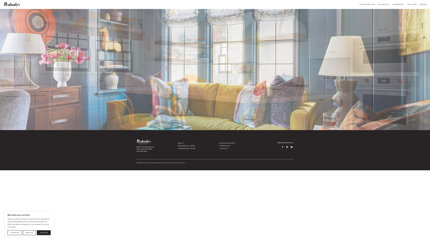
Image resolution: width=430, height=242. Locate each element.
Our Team (411, 4)
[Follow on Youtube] (291, 147)
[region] (29, 224)
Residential (383, 4)
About (181, 143)
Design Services (367, 4)
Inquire (422, 4)
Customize (15, 233)
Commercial (398, 4)
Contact (223, 148)
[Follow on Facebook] (282, 147)
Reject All (29, 233)
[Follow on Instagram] (287, 147)
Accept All (44, 233)
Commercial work (187, 148)
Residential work (186, 146)
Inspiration (224, 146)
